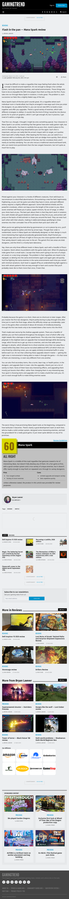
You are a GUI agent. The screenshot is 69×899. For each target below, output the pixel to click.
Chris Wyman (8, 560)
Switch (17, 509)
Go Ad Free (40, 17)
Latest (5, 535)
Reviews (5, 25)
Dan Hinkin (40, 643)
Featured (11, 535)
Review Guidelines (60, 440)
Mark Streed (51, 825)
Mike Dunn (19, 821)
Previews (5, 704)
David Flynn (7, 542)
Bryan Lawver (8, 33)
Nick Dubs (40, 544)
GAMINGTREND (11, 896)
